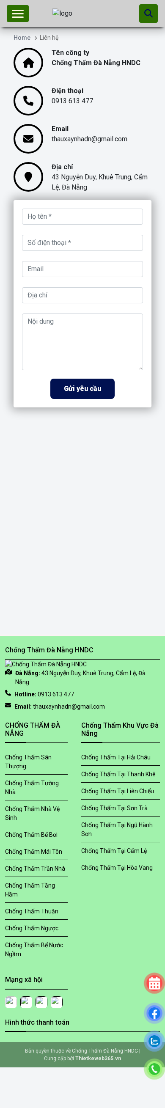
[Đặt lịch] (154, 951)
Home (22, 37)
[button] (18, 13)
